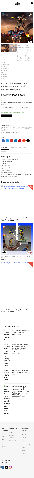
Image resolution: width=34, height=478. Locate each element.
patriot (13, 132)
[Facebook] (3, 140)
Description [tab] (5, 147)
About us (11, 432)
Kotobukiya (25, 441)
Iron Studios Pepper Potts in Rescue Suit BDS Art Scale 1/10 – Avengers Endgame (16, 218)
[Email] (28, 140)
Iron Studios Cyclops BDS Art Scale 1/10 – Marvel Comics (15, 256)
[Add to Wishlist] (3, 119)
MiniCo (24, 437)
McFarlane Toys (26, 444)
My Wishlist (4, 445)
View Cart (3, 440)
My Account (4, 435)
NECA (23, 450)
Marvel (22, 129)
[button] (29, 15)
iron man (7, 132)
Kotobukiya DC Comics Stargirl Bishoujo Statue (15, 309)
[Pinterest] (19, 140)
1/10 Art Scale (12, 127)
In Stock (10, 129)
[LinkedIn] (15, 140)
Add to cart (7, 116)
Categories (4, 129)
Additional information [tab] (18, 147)
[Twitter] (7, 140)
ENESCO (24, 453)
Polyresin (3, 130)
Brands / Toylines (27, 127)
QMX (23, 447)
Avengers (19, 127)
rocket (17, 132)
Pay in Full (24, 108)
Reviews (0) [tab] (5, 151)
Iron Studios (16, 129)
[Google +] (11, 140)
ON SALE (27, 129)
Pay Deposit (9, 108)
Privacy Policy (12, 440)
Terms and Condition (12, 436)
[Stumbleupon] (24, 140)
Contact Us (12, 444)
